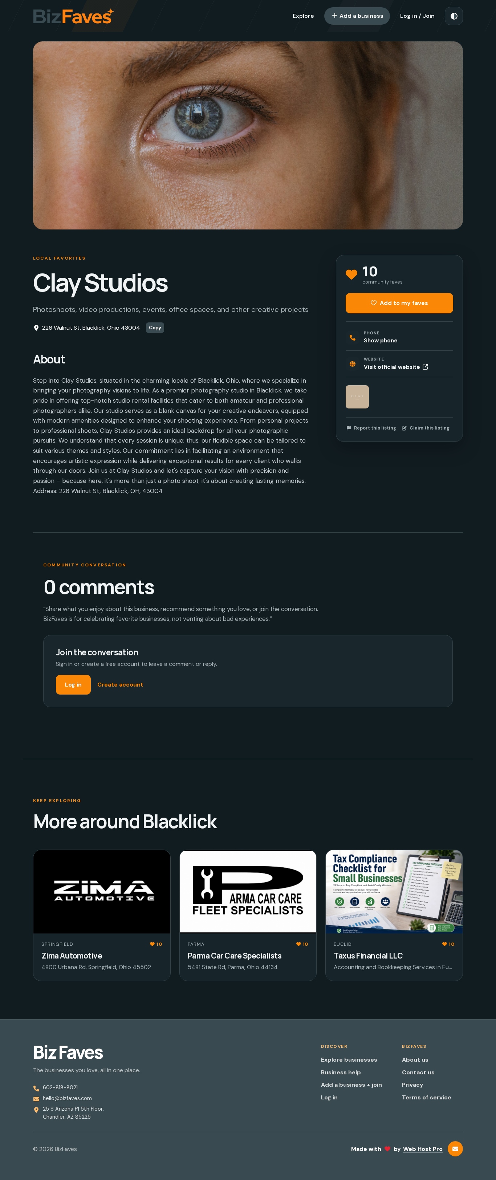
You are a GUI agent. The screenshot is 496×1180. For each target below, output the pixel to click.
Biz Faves (67, 1052)
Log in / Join (417, 16)
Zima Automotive (71, 956)
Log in (73, 684)
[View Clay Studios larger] (357, 396)
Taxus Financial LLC (368, 956)
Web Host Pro (423, 1149)
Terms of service (426, 1097)
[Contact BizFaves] (455, 1148)
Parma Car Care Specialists (234, 956)
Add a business (360, 16)
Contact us (418, 1072)
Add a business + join (351, 1085)
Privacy (412, 1085)
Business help (341, 1072)
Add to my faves (403, 303)
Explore (303, 16)
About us (415, 1059)
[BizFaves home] (73, 16)
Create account (120, 684)
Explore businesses (349, 1059)
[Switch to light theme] (454, 16)
